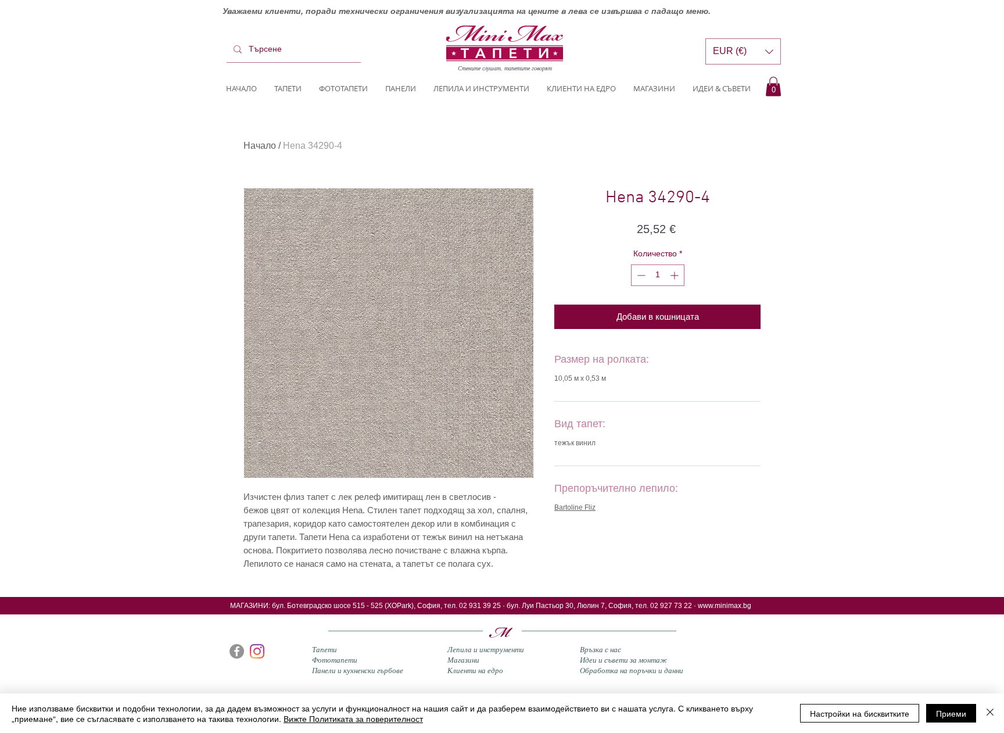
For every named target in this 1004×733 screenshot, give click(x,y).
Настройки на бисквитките (859, 713)
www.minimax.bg (724, 606)
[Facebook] (237, 651)
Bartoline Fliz (575, 507)
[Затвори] (990, 713)
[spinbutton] (657, 275)
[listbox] (743, 51)
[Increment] (675, 275)
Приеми (951, 713)
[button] (773, 86)
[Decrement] (640, 275)
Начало (259, 146)
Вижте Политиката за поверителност (353, 718)
